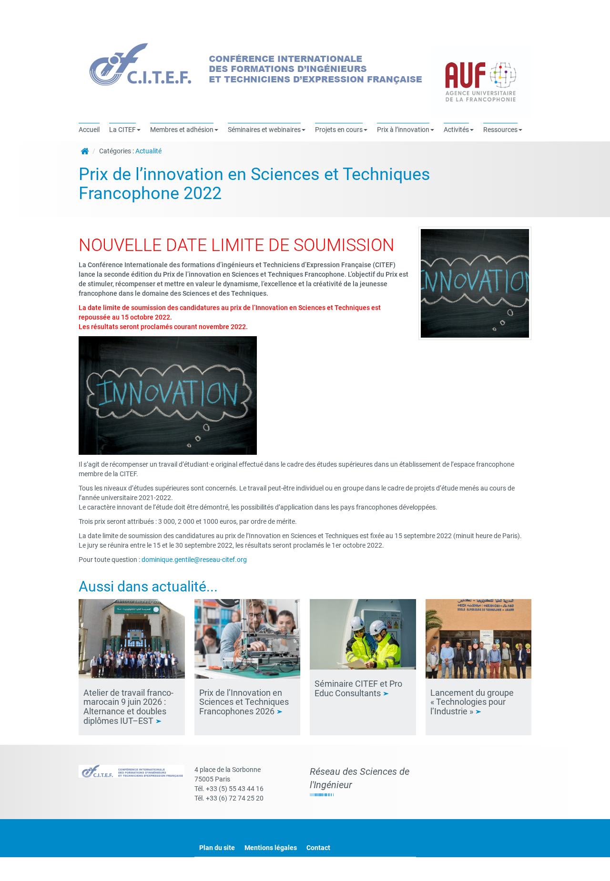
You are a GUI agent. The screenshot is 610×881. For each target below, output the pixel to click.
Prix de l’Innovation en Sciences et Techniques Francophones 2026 (244, 702)
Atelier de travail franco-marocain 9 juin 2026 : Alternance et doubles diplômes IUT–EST (128, 707)
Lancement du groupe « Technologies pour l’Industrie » (472, 702)
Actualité (148, 151)
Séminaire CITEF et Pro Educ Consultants (358, 688)
